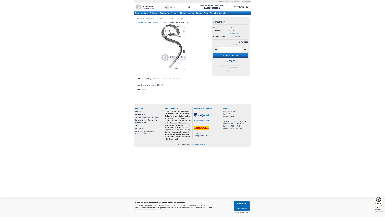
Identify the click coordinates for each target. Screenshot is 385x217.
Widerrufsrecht (140, 123)
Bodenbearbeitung (141, 13)
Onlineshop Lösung (184, 145)
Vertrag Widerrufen (200, 136)
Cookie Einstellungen (142, 134)
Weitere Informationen (242, 213)
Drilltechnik (154, 13)
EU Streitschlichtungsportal (145, 131)
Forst (206, 13)
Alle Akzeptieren (241, 203)
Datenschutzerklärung (162, 209)
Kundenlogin (235, 1)
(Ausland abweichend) (234, 33)
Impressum (139, 128)
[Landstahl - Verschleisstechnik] (148, 7)
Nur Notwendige (242, 208)
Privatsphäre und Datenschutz (146, 120)
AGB (136, 126)
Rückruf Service (140, 114)
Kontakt (138, 112)
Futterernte (174, 13)
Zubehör (199, 13)
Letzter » (163, 23)
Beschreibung (144, 78)
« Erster (140, 23)
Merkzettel (247, 1)
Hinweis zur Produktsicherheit (167, 78)
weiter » (155, 23)
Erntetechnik (164, 13)
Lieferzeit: (216, 31)
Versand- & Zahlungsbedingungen (147, 117)
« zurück (148, 23)
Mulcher (183, 13)
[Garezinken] (173, 47)
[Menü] (382, 197)
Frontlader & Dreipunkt (218, 13)
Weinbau (191, 13)
